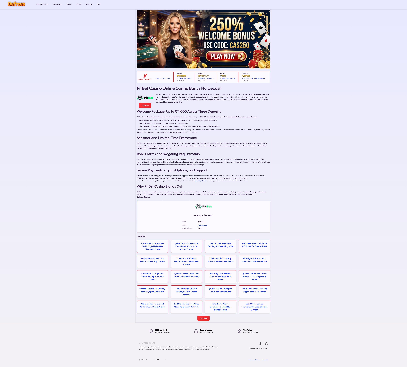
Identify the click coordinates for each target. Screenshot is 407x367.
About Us (265, 360)
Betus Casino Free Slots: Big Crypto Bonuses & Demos (254, 290)
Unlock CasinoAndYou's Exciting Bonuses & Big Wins (220, 245)
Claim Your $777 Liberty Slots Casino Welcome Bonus (220, 260)
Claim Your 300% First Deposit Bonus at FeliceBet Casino (186, 261)
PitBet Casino (202, 225)
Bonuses (89, 4)
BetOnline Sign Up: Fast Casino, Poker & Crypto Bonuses (186, 291)
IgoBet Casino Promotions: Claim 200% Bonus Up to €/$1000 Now (187, 246)
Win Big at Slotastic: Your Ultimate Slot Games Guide (254, 260)
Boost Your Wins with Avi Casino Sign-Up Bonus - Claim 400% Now (152, 246)
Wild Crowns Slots (177, 78)
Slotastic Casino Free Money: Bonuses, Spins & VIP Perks (152, 290)
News (69, 4)
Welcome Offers (254, 360)
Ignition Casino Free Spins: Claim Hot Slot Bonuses (220, 290)
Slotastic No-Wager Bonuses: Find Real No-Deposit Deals (220, 307)
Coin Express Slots (220, 78)
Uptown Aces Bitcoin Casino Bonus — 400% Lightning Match (254, 276)
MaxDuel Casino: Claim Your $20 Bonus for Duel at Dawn (255, 245)
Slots (99, 4)
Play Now (145, 105)
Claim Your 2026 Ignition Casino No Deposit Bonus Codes (152, 276)
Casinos (79, 4)
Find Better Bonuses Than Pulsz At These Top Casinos (152, 260)
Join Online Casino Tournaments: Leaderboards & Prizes (254, 307)
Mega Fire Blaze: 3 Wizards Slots (246, 78)
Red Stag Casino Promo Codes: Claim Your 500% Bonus (220, 276)
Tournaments (57, 4)
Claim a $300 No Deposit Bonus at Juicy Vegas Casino (152, 305)
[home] (17, 7)
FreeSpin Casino (42, 4)
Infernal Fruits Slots (198, 78)
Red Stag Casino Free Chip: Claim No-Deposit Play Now (186, 305)
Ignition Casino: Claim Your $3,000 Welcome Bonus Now (186, 275)
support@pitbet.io (200, 181)
